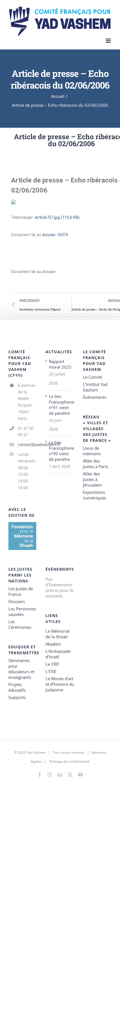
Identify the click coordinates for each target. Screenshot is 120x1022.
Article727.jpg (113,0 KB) (57, 217)
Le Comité (92, 377)
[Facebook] (39, 774)
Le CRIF (52, 664)
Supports (17, 697)
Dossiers (16, 601)
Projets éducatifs (17, 687)
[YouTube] (80, 774)
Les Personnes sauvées (22, 611)
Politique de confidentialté (69, 761)
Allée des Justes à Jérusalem (92, 479)
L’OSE (50, 671)
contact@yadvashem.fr (27, 444)
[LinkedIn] (59, 774)
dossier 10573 (55, 234)
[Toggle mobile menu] (109, 41)
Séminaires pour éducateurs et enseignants (21, 669)
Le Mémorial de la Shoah (57, 633)
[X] (70, 773)
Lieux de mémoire (91, 450)
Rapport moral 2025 (60, 364)
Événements (94, 397)
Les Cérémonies (19, 624)
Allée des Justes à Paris (95, 463)
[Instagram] (49, 774)
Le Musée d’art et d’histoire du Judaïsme (59, 684)
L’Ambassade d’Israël (58, 654)
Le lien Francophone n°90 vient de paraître (60, 451)
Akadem (53, 644)
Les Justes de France (20, 591)
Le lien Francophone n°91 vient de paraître (60, 404)
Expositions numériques (94, 495)
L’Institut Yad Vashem (95, 387)
